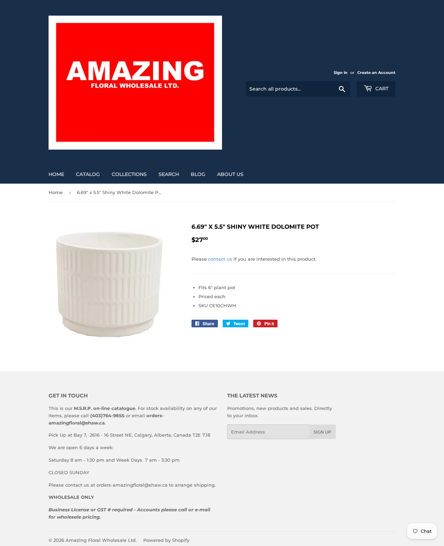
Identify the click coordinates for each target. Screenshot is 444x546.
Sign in (341, 72)
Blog (198, 174)
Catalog (88, 174)
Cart (381, 88)
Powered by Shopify (166, 540)
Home (56, 174)
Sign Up (322, 432)
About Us (230, 174)
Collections (129, 174)
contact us (220, 259)
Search (169, 174)
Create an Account (376, 72)
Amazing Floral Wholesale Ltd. (101, 540)
